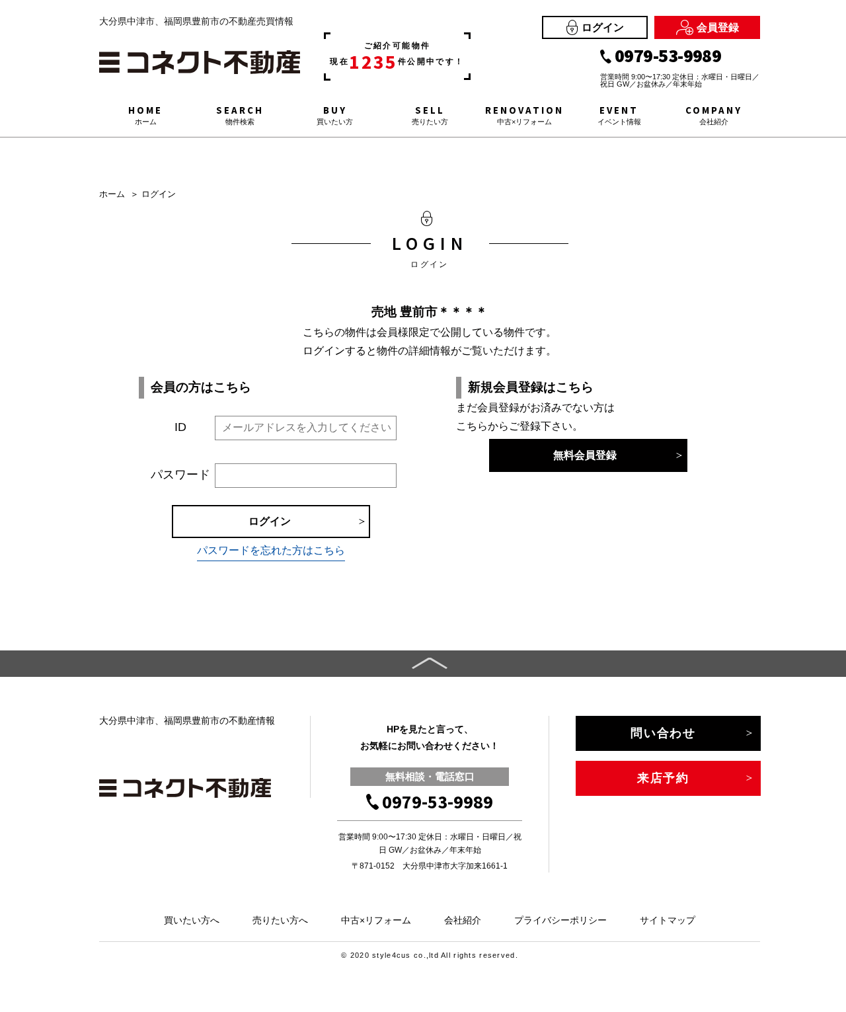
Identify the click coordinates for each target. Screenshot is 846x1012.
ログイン (603, 27)
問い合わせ (663, 733)
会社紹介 (462, 920)
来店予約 (663, 778)
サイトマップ (667, 920)
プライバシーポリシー (560, 920)
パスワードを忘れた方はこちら (271, 550)
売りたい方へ (280, 920)
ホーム (112, 194)
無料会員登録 (585, 455)
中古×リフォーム (376, 920)
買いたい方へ (191, 920)
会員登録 (718, 27)
